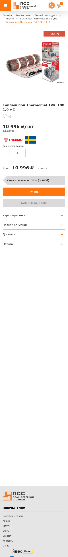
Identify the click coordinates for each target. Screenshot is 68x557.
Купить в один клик (34, 202)
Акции (6, 521)
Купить (34, 191)
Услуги (6, 525)
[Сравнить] (10, 116)
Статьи (6, 530)
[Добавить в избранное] (4, 116)
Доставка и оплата (13, 516)
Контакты (8, 540)
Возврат (7, 535)
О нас (6, 545)
